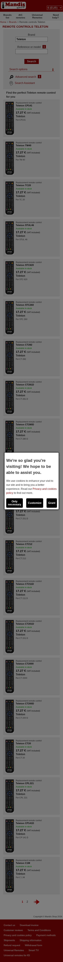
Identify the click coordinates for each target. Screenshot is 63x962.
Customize (34, 503)
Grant (51, 503)
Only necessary (14, 503)
